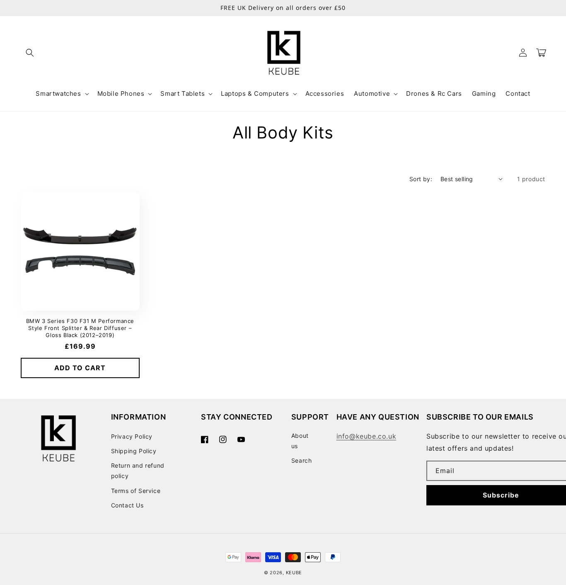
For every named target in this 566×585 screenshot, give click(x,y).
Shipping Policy (134, 450)
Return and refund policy (137, 470)
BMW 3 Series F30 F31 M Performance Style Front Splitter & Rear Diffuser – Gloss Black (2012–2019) (80, 328)
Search (301, 460)
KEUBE (294, 572)
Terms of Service (136, 490)
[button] (30, 53)
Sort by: (420, 178)
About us (300, 440)
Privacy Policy (131, 436)
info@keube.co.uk (366, 436)
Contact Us (127, 505)
